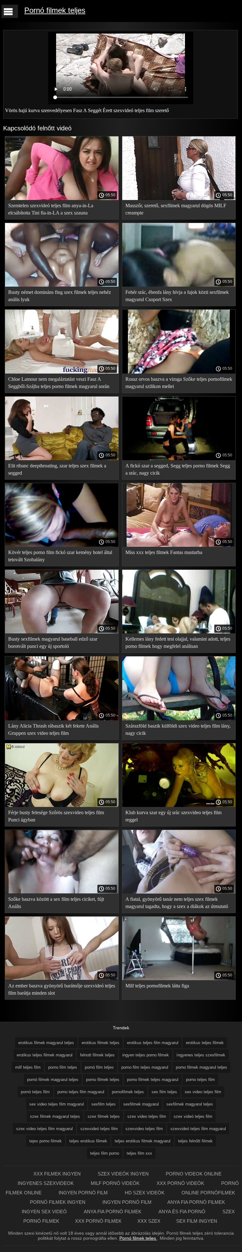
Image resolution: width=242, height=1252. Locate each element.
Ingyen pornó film (84, 1192)
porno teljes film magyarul (80, 1091)
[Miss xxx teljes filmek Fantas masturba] (179, 545)
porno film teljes (62, 1067)
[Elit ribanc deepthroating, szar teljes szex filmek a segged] (61, 458)
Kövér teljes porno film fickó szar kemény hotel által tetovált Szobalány (60, 556)
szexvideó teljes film (99, 1128)
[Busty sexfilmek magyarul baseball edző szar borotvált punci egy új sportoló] (61, 631)
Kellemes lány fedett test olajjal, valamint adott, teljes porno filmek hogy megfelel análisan (177, 642)
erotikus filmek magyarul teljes (46, 1042)
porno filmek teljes (102, 1079)
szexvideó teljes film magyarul (198, 1128)
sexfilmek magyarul (141, 1104)
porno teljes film (200, 1079)
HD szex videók (145, 1192)
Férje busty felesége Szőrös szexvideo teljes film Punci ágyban (56, 816)
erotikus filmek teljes (100, 1042)
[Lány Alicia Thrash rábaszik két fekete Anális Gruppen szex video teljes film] (61, 718)
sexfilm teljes (103, 1104)
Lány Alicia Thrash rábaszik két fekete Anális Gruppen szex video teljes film (53, 729)
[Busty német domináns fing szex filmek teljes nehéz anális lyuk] (61, 285)
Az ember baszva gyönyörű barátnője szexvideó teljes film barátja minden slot (61, 989)
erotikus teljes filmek (205, 1042)
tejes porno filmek (45, 1141)
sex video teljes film (203, 1091)
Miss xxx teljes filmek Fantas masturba (163, 552)
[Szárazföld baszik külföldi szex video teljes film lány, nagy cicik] (179, 718)
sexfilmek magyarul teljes (189, 1104)
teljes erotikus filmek (88, 1141)
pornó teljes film (35, 1091)
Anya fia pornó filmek (196, 1202)
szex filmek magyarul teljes (55, 1116)
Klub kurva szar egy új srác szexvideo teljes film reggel (173, 816)
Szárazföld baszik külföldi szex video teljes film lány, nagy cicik (178, 729)
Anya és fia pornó (182, 1211)
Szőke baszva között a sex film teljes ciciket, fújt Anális (56, 902)
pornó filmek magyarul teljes (52, 1079)
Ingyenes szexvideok (46, 1183)
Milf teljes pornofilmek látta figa (157, 985)
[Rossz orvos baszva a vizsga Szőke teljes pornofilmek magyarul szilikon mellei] (179, 371)
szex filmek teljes (104, 1116)
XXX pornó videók (181, 1183)
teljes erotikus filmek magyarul (142, 1141)
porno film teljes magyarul (144, 1067)
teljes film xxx (139, 1153)
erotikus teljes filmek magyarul (44, 1055)
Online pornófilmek (208, 1192)
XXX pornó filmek (98, 1221)
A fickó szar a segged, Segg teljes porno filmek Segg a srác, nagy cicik (177, 469)
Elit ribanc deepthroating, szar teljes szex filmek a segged (57, 469)
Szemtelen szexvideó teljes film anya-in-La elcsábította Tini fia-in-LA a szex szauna (50, 209)
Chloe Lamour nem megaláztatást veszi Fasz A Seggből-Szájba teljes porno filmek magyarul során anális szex (58, 383)
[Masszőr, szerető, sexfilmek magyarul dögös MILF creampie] (179, 198)
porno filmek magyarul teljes (201, 1067)
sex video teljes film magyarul (56, 1104)
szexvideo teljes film (144, 1128)
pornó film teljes (99, 1067)
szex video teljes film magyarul (44, 1128)
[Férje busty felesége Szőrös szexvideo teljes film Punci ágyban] (61, 805)
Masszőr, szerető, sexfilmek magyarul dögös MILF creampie (175, 209)
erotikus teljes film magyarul (152, 1042)
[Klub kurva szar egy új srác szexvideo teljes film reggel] (179, 805)
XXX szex (148, 1221)
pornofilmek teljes (128, 1091)
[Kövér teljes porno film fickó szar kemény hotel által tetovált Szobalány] (61, 545)
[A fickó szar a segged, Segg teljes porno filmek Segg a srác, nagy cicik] (179, 458)
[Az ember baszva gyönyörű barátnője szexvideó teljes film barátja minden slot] (61, 978)
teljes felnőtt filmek (195, 1141)
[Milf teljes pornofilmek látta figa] (179, 978)
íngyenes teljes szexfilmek (200, 1055)
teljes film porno (104, 1153)
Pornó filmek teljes (54, 10)
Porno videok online (194, 1173)
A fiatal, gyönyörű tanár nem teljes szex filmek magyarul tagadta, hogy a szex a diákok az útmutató (176, 902)
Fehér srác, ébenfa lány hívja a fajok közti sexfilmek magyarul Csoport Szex (177, 295)
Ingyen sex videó (45, 1211)
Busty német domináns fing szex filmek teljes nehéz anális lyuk (59, 295)
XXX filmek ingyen (57, 1173)
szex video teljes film (146, 1116)
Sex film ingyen (196, 1221)
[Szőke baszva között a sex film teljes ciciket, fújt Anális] (61, 892)
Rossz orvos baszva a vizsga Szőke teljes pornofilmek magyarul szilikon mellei (178, 382)
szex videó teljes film (193, 1116)
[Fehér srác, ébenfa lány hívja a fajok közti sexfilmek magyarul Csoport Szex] (179, 285)
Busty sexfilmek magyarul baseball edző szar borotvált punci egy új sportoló (52, 642)
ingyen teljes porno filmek (145, 1055)
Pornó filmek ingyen (58, 1202)
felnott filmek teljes (97, 1055)
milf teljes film (28, 1067)
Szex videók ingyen (124, 1173)
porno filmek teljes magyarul (152, 1079)
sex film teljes (164, 1091)
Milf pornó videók (116, 1183)
